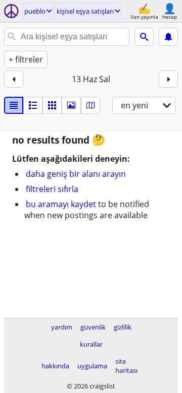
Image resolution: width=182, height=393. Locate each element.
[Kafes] (52, 105)
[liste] (13, 105)
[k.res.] (32, 105)
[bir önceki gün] (13, 79)
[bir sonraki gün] (168, 79)
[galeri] (71, 105)
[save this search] (168, 37)
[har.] (90, 105)
